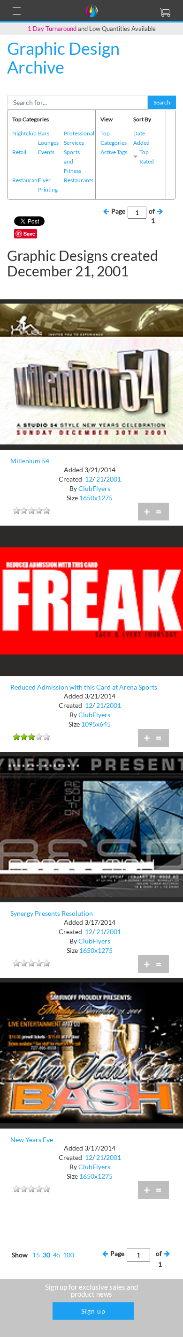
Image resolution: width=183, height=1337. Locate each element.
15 (36, 1255)
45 (57, 1255)
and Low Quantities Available (92, 28)
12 (88, 479)
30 (46, 1255)
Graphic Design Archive (63, 57)
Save (29, 233)
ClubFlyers (94, 488)
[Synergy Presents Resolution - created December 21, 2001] (91, 826)
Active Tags (113, 152)
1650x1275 (96, 498)
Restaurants (78, 180)
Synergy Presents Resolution (51, 913)
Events (46, 152)
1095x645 (96, 724)
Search (161, 102)
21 (100, 479)
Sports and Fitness (72, 161)
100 (68, 1255)
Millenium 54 (29, 461)
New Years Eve (31, 1140)
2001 (113, 479)
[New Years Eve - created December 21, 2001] (91, 1052)
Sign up (93, 1311)
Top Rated (146, 157)
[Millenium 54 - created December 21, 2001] (91, 374)
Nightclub (24, 133)
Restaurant (25, 180)
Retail (19, 152)
